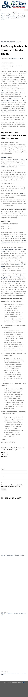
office (16, 261)
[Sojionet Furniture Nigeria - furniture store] (14, 4)
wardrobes (14, 110)
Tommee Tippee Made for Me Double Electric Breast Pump (13, 673)
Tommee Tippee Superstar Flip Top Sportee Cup (12, 555)
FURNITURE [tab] (4, 63)
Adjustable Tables (14, 98)
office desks (4, 91)
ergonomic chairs (11, 100)
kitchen (11, 190)
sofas (2, 112)
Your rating (4, 452)
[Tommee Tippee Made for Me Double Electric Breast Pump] (14, 658)
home (13, 236)
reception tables (18, 92)
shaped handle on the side (19, 159)
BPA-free (22, 193)
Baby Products (15, 42)
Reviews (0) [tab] (5, 69)
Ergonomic (4, 157)
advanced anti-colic (13, 281)
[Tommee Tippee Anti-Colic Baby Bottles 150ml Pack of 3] (14, 598)
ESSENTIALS (5, 42)
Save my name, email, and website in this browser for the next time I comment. (11, 485)
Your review (4, 456)
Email (3, 476)
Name (3, 469)
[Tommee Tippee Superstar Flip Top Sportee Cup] (14, 540)
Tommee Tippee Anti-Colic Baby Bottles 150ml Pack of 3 (13, 614)
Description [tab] (11, 63)
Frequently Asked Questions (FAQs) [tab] (11, 66)
